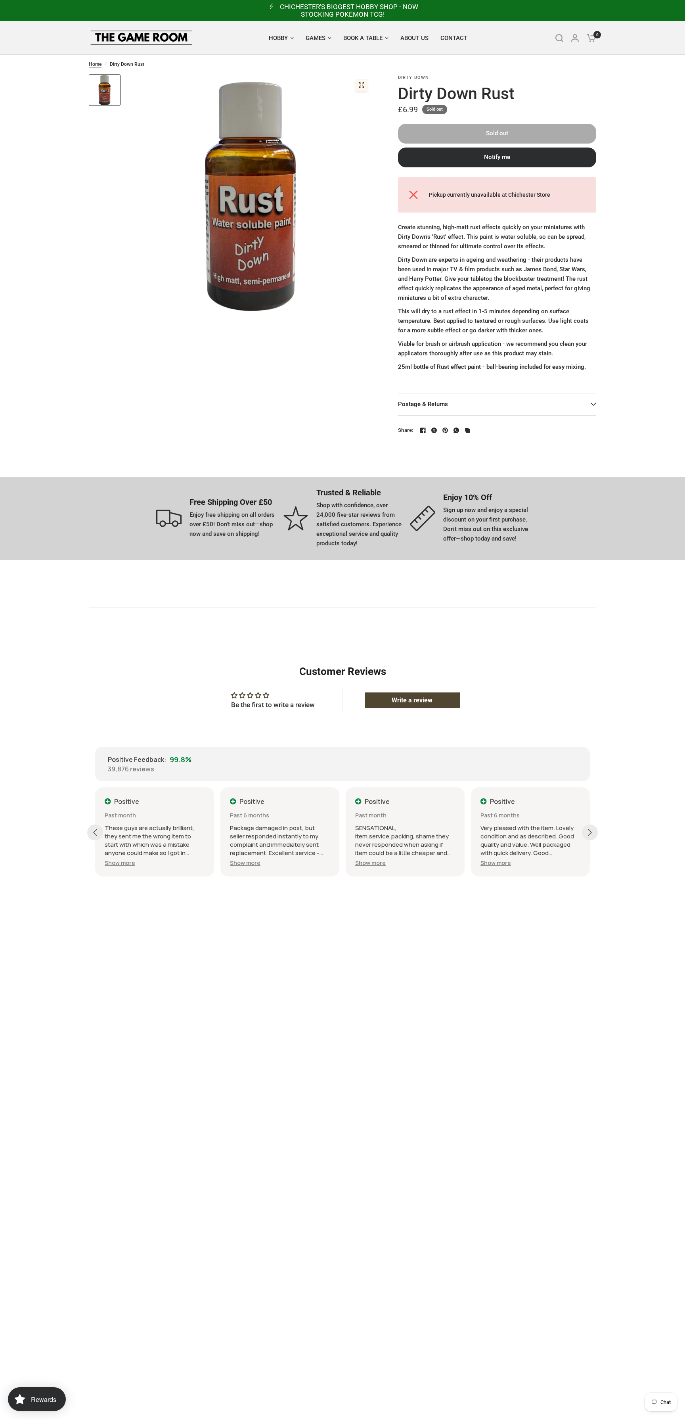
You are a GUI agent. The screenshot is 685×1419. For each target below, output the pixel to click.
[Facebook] (423, 430)
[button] (120, 863)
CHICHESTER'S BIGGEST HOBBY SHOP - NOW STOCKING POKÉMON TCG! (349, 10)
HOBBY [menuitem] (278, 38)
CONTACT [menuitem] (453, 38)
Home (95, 64)
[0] (589, 38)
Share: (405, 430)
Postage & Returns (423, 404)
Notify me (497, 157)
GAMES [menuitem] (315, 38)
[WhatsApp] (456, 430)
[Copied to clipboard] (467, 430)
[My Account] (575, 38)
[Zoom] (361, 85)
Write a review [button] (412, 700)
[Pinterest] (445, 430)
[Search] (559, 38)
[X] (434, 430)
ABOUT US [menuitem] (414, 38)
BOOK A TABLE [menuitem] (363, 38)
